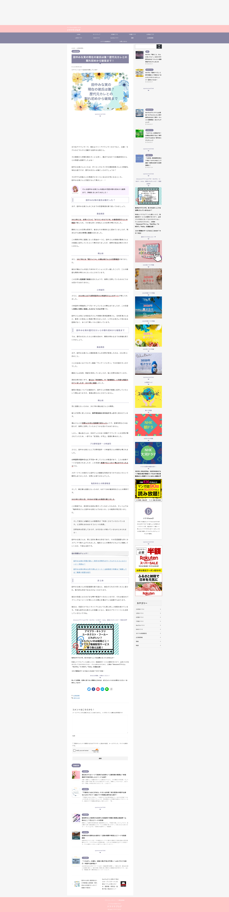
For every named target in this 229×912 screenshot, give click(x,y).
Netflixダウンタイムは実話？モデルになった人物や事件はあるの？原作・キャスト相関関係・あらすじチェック (153, 117)
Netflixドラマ (114, 38)
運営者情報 (121, 900)
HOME (79, 34)
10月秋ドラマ (150, 34)
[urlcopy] (111, 689)
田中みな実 (77, 698)
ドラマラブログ (74, 30)
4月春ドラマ (114, 34)
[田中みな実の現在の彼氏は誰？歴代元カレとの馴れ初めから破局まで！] (102, 689)
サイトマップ (96, 34)
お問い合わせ (123, 41)
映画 (132, 38)
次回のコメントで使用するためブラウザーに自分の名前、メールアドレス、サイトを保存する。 (100, 744)
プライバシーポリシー (110, 900)
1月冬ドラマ (78, 38)
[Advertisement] (53, 12)
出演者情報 (150, 38)
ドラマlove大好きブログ (114, 903)
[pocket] (98, 689)
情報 (137, 641)
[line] (107, 689)
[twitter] (89, 689)
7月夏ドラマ (132, 34)
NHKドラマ (96, 38)
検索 (159, 46)
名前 (73, 736)
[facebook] (93, 689)
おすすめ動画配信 (105, 41)
